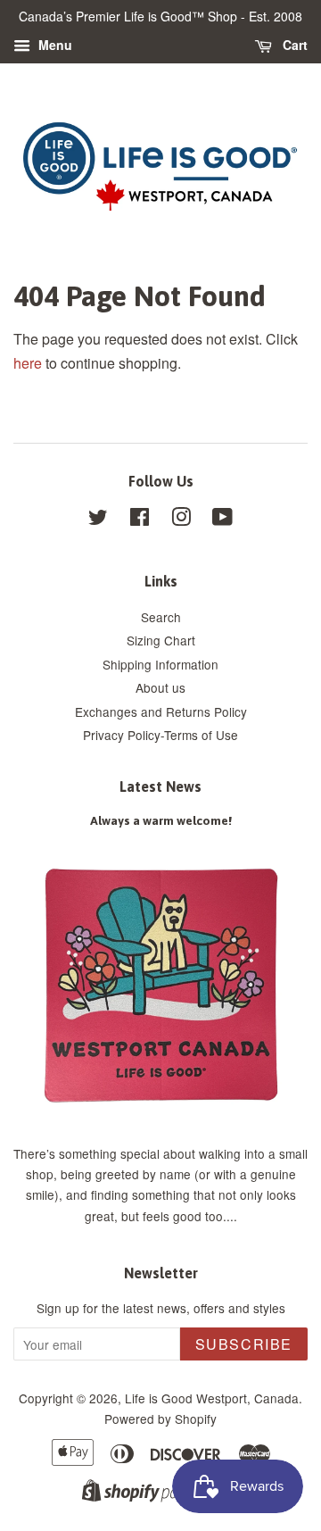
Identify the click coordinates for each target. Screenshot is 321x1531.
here (27, 363)
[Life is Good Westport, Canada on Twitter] (98, 519)
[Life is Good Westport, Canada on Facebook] (139, 519)
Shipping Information (160, 664)
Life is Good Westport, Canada (212, 1398)
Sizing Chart (161, 640)
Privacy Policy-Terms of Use (160, 735)
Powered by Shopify (160, 1418)
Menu (53, 45)
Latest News (160, 786)
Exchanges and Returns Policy (161, 711)
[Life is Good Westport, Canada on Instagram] (181, 519)
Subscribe (243, 1344)
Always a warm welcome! (161, 820)
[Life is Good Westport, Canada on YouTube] (222, 519)
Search (161, 617)
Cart (293, 45)
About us (160, 687)
